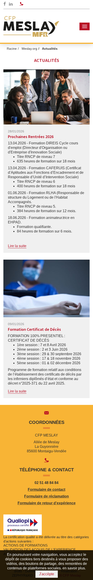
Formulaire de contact (46, 489)
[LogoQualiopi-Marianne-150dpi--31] (22, 524)
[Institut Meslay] (31, 26)
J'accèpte (46, 574)
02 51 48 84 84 (46, 483)
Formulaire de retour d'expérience (47, 503)
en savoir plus (74, 568)
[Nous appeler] (21, 4)
